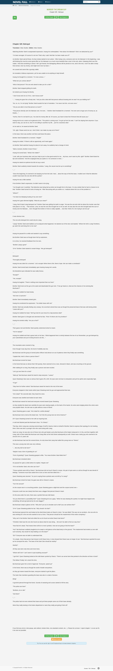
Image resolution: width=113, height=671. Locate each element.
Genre (40, 2)
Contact (86, 668)
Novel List (32, 2)
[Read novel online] (20, 2)
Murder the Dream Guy (56, 9)
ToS (89, 668)
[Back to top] (98, 668)
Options (48, 2)
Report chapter (57, 639)
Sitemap (93, 668)
